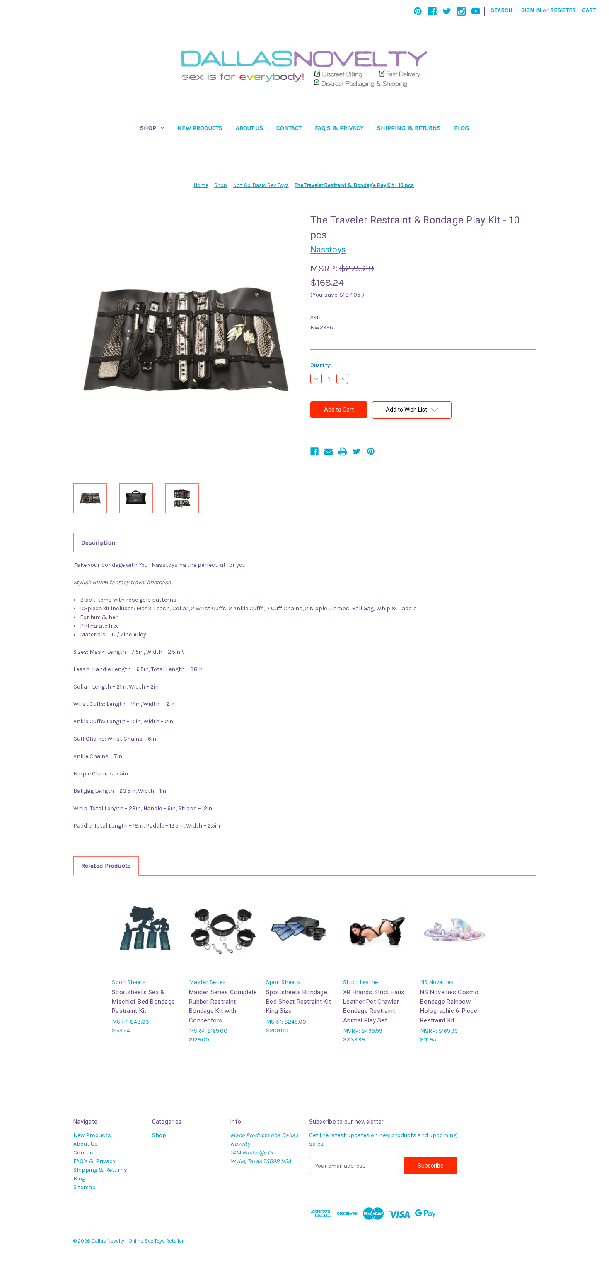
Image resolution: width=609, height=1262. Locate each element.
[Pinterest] (417, 11)
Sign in (531, 10)
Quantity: (320, 365)
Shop (148, 128)
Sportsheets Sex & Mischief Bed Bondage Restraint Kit (143, 1001)
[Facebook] (432, 11)
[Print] (342, 451)
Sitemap (84, 1187)
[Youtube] (475, 11)
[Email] (328, 451)
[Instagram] (461, 11)
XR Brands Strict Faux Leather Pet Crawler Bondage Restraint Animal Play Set (373, 1006)
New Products (199, 128)
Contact (289, 128)
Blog (461, 128)
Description (98, 542)
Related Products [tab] (106, 865)
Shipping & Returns (409, 128)
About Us (249, 128)
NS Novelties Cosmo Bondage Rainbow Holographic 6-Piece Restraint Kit (449, 1006)
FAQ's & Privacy (339, 128)
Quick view (145, 921)
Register (563, 10)
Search (501, 10)
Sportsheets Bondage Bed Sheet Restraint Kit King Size (298, 1001)
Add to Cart (146, 936)
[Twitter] (446, 11)
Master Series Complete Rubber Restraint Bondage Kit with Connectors (223, 1006)
